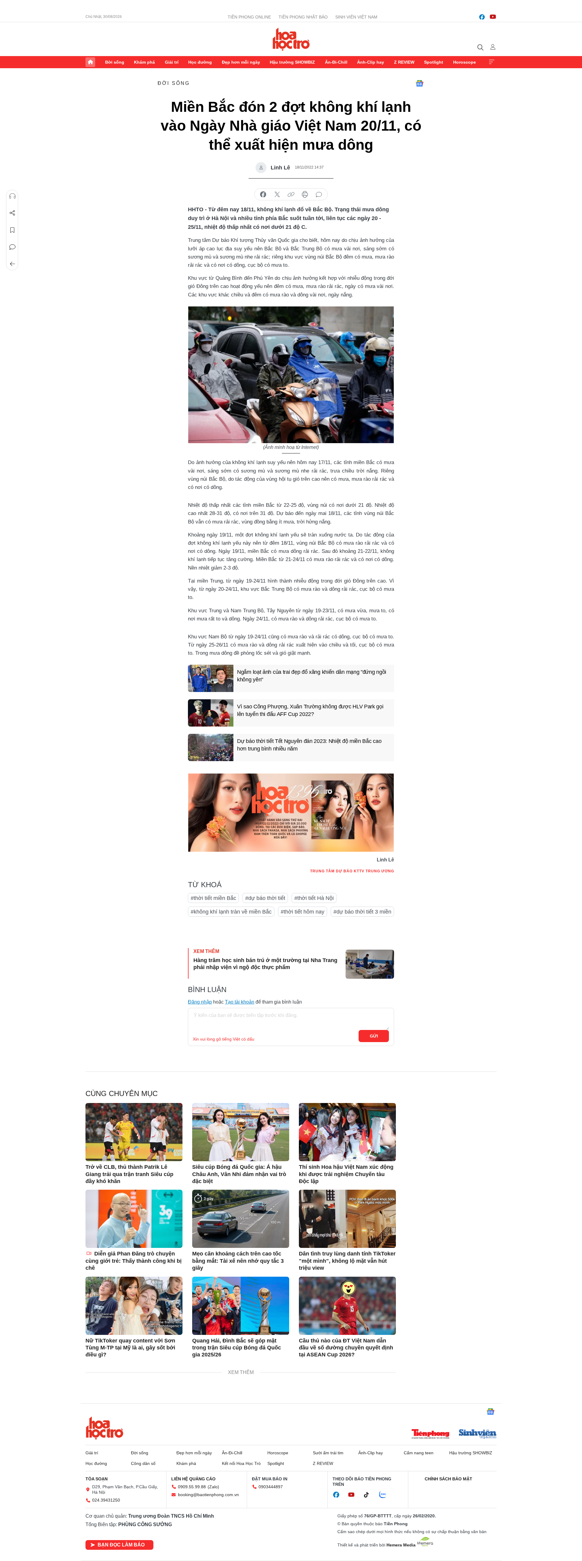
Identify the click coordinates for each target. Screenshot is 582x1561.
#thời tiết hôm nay (302, 912)
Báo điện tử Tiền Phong (291, 39)
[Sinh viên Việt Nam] (478, 1434)
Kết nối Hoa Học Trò (241, 1463)
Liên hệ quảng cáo (193, 1478)
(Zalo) (213, 1486)
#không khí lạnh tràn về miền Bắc (231, 912)
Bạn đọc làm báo (121, 1544)
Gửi (374, 1036)
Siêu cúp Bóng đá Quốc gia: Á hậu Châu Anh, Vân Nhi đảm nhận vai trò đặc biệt (239, 1174)
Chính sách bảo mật (448, 1478)
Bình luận (12, 247)
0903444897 (271, 1486)
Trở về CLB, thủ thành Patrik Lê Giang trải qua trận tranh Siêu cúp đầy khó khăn (129, 1174)
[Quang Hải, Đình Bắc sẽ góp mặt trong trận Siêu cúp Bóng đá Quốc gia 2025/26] (240, 1306)
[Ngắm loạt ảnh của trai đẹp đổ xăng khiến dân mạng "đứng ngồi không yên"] (210, 678)
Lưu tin (12, 230)
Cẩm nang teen (418, 1452)
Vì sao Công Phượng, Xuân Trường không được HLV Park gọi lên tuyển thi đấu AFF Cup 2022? (310, 710)
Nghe (12, 196)
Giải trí (172, 62)
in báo (305, 195)
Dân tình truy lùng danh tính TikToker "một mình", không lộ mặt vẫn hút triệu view (347, 1261)
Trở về (12, 264)
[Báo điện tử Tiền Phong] (430, 1434)
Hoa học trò (104, 1428)
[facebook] (482, 17)
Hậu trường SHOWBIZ (292, 62)
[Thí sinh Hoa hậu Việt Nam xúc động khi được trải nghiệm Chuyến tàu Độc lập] (347, 1132)
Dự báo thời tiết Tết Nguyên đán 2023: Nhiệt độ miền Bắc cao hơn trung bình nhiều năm (309, 745)
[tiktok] (369, 1495)
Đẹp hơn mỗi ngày (241, 62)
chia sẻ (263, 195)
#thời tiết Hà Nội (314, 898)
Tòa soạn (96, 1478)
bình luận (319, 195)
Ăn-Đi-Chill (336, 62)
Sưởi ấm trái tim (328, 1452)
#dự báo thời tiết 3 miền (362, 912)
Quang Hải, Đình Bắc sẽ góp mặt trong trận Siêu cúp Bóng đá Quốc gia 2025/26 (236, 1348)
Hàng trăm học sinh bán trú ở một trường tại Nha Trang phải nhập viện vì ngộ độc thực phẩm (265, 963)
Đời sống (114, 62)
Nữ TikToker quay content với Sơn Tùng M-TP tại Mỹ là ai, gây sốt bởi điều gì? (130, 1348)
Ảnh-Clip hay (370, 62)
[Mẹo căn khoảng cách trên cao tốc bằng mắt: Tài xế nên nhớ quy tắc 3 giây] (240, 1219)
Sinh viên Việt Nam (356, 17)
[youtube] (493, 17)
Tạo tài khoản (239, 1001)
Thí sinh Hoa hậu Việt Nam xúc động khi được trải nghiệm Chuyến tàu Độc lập (346, 1174)
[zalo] (386, 1494)
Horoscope (464, 62)
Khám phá (144, 62)
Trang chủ (90, 62)
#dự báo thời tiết (265, 898)
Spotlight (433, 62)
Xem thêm (492, 62)
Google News (419, 83)
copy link (291, 195)
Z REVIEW (404, 62)
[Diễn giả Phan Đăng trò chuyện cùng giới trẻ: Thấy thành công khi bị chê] (133, 1219)
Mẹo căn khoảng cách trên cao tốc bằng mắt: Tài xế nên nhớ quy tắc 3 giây (238, 1261)
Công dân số (143, 1463)
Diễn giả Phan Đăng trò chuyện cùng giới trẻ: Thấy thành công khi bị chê (133, 1261)
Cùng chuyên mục (121, 1093)
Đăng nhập (200, 1001)
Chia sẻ (12, 213)
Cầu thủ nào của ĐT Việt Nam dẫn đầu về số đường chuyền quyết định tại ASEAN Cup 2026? (346, 1348)
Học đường (200, 62)
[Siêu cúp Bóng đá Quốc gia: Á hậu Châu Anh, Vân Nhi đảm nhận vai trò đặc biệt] (240, 1132)
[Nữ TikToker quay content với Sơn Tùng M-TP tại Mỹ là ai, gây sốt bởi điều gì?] (133, 1306)
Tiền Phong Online (249, 17)
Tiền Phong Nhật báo (303, 17)
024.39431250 (106, 1500)
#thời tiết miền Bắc (213, 898)
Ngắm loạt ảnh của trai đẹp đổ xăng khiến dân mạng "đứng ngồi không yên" (311, 676)
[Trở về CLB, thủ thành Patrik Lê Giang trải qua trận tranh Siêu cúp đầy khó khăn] (133, 1132)
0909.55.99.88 (192, 1486)
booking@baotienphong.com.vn (208, 1494)
